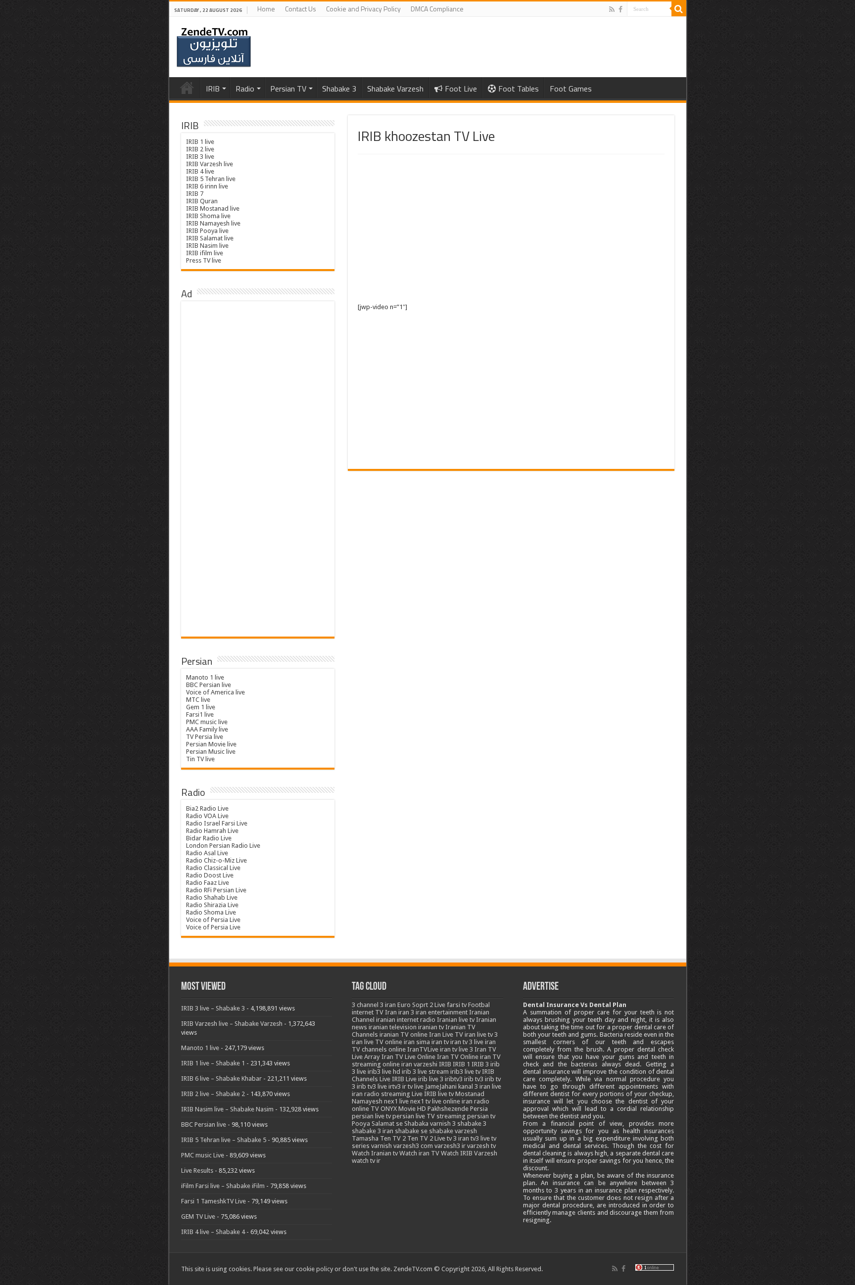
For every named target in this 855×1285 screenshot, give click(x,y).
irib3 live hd (384, 1071)
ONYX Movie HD (403, 1108)
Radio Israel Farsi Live (216, 823)
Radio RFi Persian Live (216, 890)
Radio (245, 88)
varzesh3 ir (450, 1145)
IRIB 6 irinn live (207, 186)
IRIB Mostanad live (212, 208)
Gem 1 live (200, 707)
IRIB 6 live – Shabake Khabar (221, 1078)
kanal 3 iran (474, 1086)
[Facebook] (620, 9)
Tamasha (365, 1138)
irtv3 (394, 1086)
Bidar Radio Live (209, 838)
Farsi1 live (200, 714)
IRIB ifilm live (204, 253)
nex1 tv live (425, 1101)
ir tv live (413, 1086)
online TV (365, 1108)
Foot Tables (518, 88)
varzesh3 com (413, 1145)
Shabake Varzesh (395, 88)
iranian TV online (404, 1034)
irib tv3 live (372, 1086)
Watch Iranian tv (375, 1153)
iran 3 (406, 1012)
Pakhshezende (448, 1108)
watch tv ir (366, 1160)
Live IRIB (424, 1094)
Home (266, 8)
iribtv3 (454, 1079)
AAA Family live (207, 729)
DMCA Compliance (437, 8)
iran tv (440, 1042)
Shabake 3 (339, 88)
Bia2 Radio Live (207, 808)
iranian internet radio (405, 1019)
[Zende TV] (214, 47)
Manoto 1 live (205, 677)
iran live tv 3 (481, 1034)
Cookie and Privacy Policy (363, 8)
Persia (479, 1108)
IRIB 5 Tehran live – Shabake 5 (223, 1140)
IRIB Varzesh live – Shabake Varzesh (232, 1023)
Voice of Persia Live (213, 919)
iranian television (393, 1027)
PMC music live (207, 722)
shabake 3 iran (372, 1131)
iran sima (417, 1042)
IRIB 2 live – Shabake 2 (213, 1094)
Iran (391, 1012)
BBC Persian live (208, 684)
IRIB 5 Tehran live (211, 179)
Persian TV (288, 88)
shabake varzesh (453, 1131)
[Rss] (612, 9)
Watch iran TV (419, 1153)
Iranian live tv (456, 1019)
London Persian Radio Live (223, 845)
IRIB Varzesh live (209, 164)
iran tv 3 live (466, 1042)
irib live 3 (430, 1079)
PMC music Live (202, 1155)
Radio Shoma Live (211, 912)
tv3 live (480, 1138)
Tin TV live (200, 759)
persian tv (481, 1116)
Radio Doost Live (210, 875)
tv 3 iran (458, 1138)
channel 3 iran (376, 1005)
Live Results (197, 1170)
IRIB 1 (461, 1064)
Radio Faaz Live (207, 882)
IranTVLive (422, 1049)
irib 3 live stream (425, 1071)
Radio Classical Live (213, 868)
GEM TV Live (198, 1216)
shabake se (411, 1131)
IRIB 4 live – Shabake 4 (213, 1232)
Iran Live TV (446, 1034)
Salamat (383, 1123)
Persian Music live (211, 751)
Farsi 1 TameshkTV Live (213, 1201)
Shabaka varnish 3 (430, 1123)
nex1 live (396, 1101)
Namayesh (367, 1101)
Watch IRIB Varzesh (469, 1153)
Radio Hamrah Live (212, 830)
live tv (446, 1094)
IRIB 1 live (200, 141)
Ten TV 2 (393, 1138)
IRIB (213, 88)
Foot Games (571, 88)
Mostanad (469, 1094)
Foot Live (461, 88)
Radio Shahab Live (212, 897)
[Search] (678, 8)
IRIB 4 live (200, 171)
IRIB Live (404, 1079)
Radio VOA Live (207, 816)
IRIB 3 (480, 1064)
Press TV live (203, 260)
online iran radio (466, 1101)
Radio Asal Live (207, 853)
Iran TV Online (457, 1056)
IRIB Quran (202, 201)
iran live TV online (377, 1042)
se (399, 1123)
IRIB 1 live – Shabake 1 (213, 1063)
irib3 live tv (465, 1071)
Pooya (361, 1123)
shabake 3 (471, 1123)
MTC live (198, 699)
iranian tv (431, 1027)
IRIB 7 (194, 193)
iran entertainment (442, 1012)
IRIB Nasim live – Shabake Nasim (227, 1109)
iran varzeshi (419, 1064)
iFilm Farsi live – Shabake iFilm (223, 1186)
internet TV (367, 1012)
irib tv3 (473, 1079)
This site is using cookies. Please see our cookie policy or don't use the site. (286, 1269)
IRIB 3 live (200, 156)
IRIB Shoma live (208, 216)
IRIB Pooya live (207, 230)
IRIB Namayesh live (213, 223)
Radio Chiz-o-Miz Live (216, 860)
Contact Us (300, 8)
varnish (381, 1145)
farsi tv (457, 1005)
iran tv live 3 (456, 1049)
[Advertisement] (511, 228)
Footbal (479, 1005)
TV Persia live (204, 736)
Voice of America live (215, 692)
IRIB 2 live (200, 149)
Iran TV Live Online (408, 1056)
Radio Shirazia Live (212, 905)
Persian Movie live (211, 744)
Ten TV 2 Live (426, 1138)
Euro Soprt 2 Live (421, 1005)
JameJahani (441, 1086)
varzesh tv (481, 1145)
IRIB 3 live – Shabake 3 (213, 1008)
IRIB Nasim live (207, 245)
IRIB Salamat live (210, 238)
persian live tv (371, 1116)
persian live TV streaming (429, 1116)
